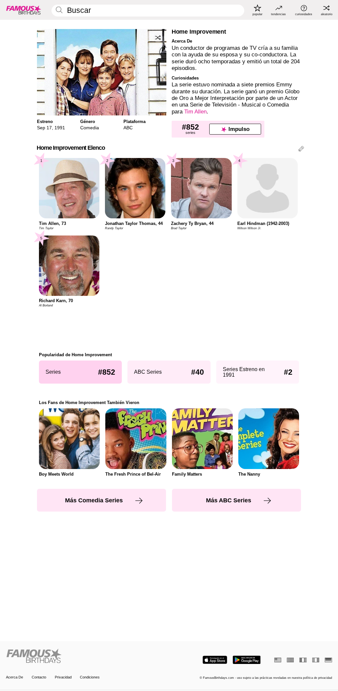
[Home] (86, 656)
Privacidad (63, 677)
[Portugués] (290, 660)
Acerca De (14, 677)
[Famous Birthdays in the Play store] (247, 660)
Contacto (39, 677)
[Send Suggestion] (301, 149)
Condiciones (90, 677)
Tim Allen (195, 112)
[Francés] (302, 660)
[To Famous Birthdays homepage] (24, 9)
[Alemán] (328, 660)
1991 (59, 127)
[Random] (157, 37)
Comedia (89, 127)
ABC (128, 127)
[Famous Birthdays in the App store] (215, 660)
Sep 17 (44, 127)
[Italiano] (315, 660)
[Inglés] (277, 660)
